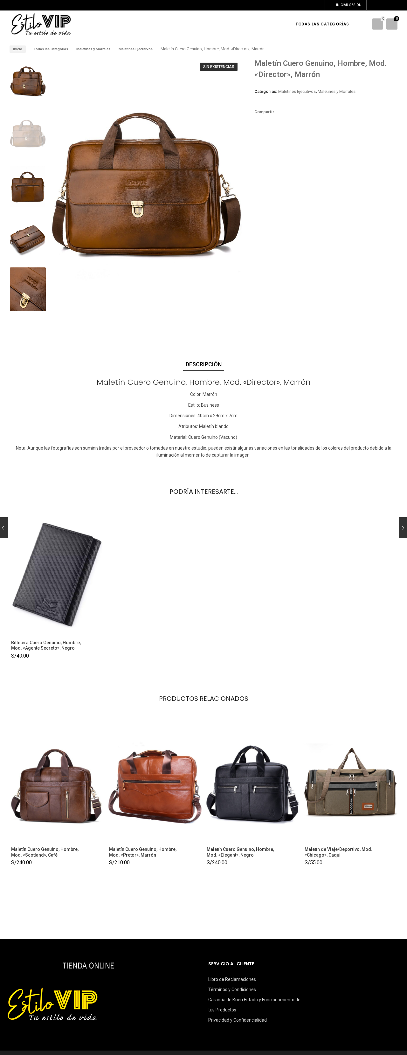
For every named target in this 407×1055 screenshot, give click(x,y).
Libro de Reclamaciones (232, 979)
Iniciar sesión (349, 5)
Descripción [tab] (204, 364)
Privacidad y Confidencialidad (237, 1020)
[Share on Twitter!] (293, 112)
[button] (231, 188)
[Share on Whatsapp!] (304, 112)
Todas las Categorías (51, 49)
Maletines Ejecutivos (136, 49)
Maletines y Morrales (93, 49)
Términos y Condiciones (232, 989)
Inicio (17, 49)
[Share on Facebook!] (282, 112)
